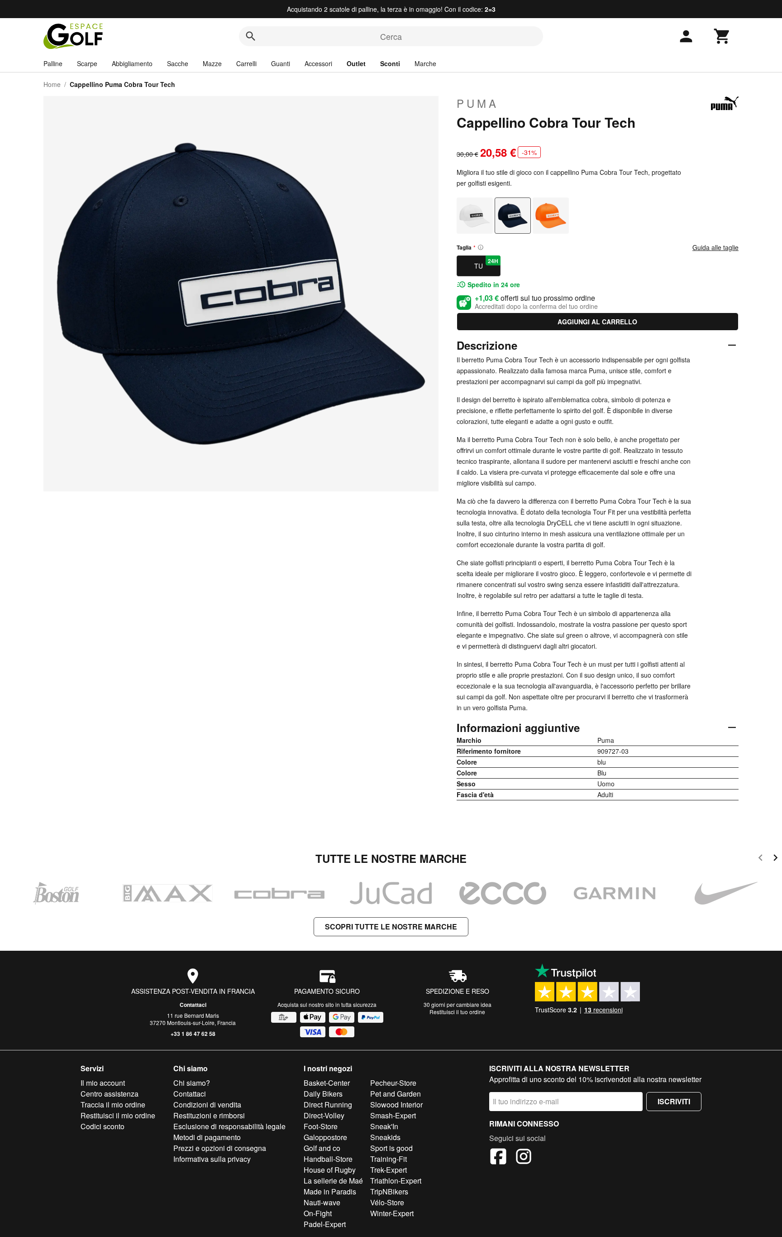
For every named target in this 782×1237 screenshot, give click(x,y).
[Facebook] (498, 1157)
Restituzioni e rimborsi (209, 1115)
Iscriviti (674, 1101)
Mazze (212, 63)
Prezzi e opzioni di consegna (219, 1148)
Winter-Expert (392, 1213)
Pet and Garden (395, 1093)
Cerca (391, 36)
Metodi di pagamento (207, 1137)
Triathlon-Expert (395, 1180)
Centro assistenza (109, 1093)
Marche (425, 63)
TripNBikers (389, 1191)
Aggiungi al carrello (597, 321)
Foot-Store (321, 1126)
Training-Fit (388, 1159)
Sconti (390, 63)
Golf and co (322, 1148)
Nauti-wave (322, 1202)
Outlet (356, 63)
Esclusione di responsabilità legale (229, 1126)
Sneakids (385, 1137)
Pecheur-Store (393, 1083)
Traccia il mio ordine (113, 1104)
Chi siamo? (191, 1083)
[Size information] (480, 247)
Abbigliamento (132, 63)
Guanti (280, 63)
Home (52, 84)
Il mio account (103, 1083)
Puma (478, 103)
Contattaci (193, 1004)
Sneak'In (384, 1126)
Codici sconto (102, 1126)
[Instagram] (524, 1157)
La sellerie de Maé (333, 1180)
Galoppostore (325, 1137)
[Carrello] (722, 36)
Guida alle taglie (715, 247)
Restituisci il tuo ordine (457, 1012)
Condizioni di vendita (207, 1104)
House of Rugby (330, 1170)
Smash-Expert (393, 1115)
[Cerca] (250, 36)
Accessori (318, 63)
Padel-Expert (325, 1224)
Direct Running (328, 1104)
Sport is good (391, 1148)
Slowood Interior (396, 1104)
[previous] (760, 859)
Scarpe (87, 63)
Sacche (177, 63)
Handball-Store (328, 1159)
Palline (52, 63)
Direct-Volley (324, 1115)
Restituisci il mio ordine (118, 1115)
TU (486, 263)
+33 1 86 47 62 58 (193, 1034)
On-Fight (318, 1213)
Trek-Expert (388, 1170)
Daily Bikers (323, 1093)
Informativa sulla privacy (212, 1159)
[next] (775, 859)
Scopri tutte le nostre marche (391, 926)
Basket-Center (327, 1083)
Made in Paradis (330, 1191)
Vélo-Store (387, 1202)
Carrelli (246, 63)
